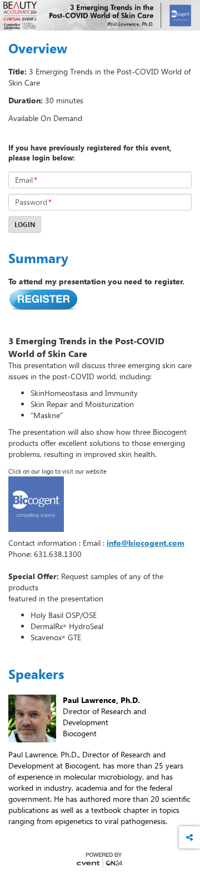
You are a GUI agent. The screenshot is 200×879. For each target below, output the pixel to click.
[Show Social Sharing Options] (189, 837)
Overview (37, 48)
